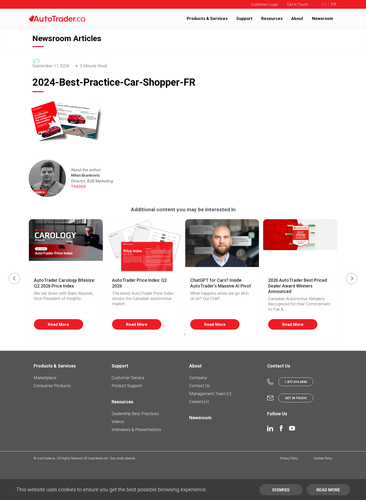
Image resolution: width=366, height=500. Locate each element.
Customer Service (128, 377)
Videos (118, 421)
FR (333, 4)
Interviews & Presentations (136, 429)
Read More (58, 324)
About (297, 18)
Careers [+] (199, 401)
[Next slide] (351, 278)
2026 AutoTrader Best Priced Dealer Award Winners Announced (297, 286)
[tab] (181, 334)
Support (244, 18)
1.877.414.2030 (296, 382)
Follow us (277, 413)
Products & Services (207, 18)
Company (198, 377)
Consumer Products (52, 385)
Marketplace (45, 377)
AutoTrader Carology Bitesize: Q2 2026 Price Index (64, 283)
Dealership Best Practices (135, 413)
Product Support (127, 385)
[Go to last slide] (14, 278)
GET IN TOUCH (295, 398)
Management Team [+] (210, 393)
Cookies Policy (323, 458)
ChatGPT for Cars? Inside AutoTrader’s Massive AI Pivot (220, 283)
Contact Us (199, 385)
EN (324, 4)
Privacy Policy (289, 458)
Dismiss (281, 489)
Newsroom (322, 18)
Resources (272, 18)
